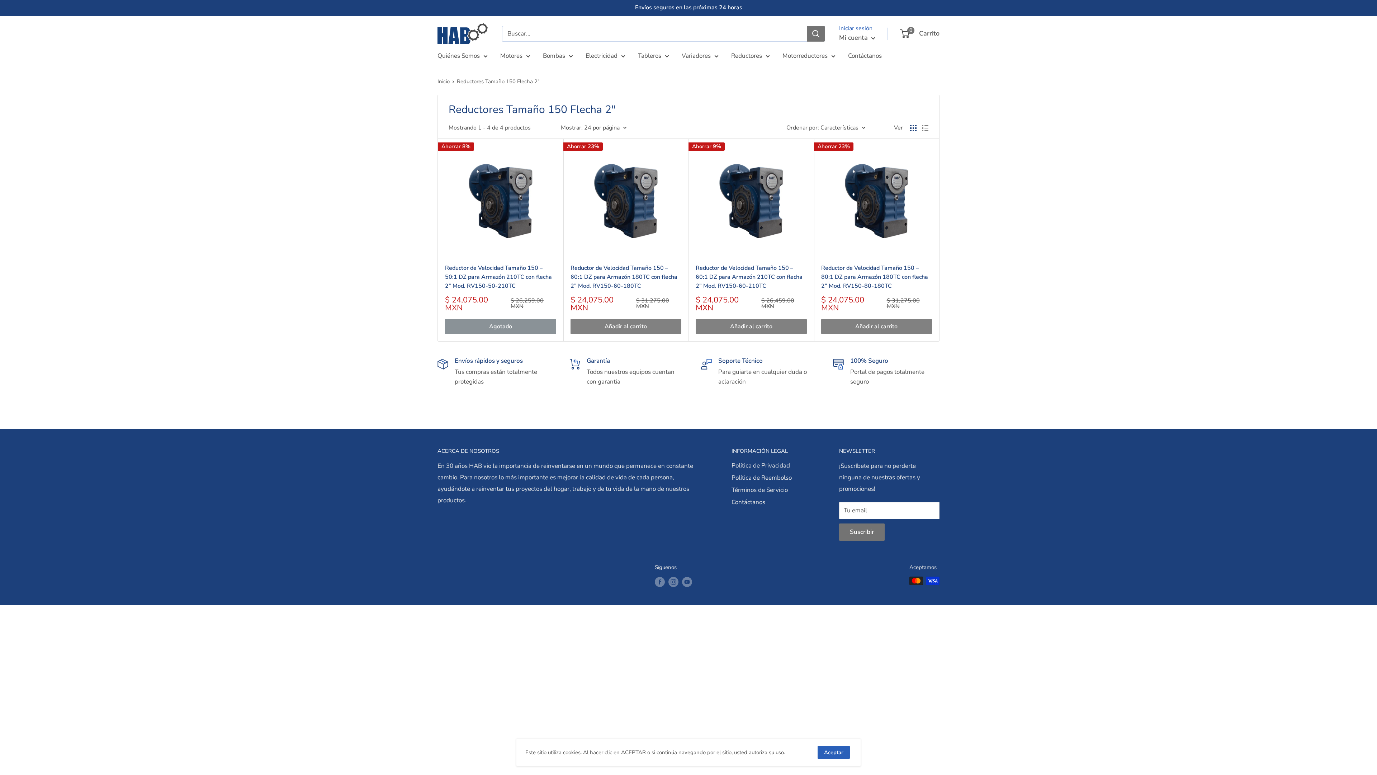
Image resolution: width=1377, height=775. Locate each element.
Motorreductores (805, 56)
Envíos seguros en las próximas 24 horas (688, 7)
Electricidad (601, 56)
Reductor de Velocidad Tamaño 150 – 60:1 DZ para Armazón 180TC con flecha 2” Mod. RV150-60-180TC (624, 277)
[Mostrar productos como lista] (925, 128)
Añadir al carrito (626, 326)
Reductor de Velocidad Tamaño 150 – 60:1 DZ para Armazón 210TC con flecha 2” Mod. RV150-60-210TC (749, 277)
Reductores (746, 56)
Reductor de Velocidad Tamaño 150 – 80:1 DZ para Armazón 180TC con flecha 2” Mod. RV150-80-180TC (874, 277)
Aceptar (833, 752)
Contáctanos (865, 56)
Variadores (696, 56)
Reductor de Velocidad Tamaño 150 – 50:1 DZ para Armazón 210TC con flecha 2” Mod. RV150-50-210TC (498, 277)
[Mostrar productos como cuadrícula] (913, 128)
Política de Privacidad (761, 465)
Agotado (500, 326)
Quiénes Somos (458, 56)
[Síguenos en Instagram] (673, 582)
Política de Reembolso (762, 478)
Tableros (649, 56)
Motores (511, 56)
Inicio (443, 81)
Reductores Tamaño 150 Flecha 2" (498, 81)
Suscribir (862, 532)
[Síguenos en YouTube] (687, 582)
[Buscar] (816, 34)
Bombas (554, 56)
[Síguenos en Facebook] (660, 582)
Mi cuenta (854, 37)
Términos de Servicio (760, 490)
